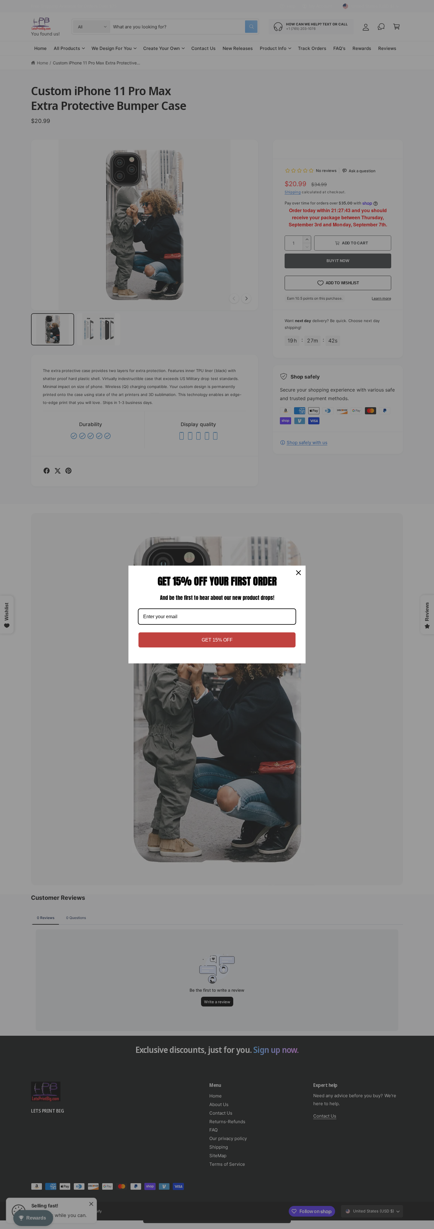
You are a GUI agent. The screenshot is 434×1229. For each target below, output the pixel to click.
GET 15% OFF (217, 639)
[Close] (298, 573)
